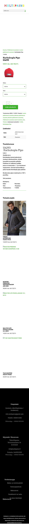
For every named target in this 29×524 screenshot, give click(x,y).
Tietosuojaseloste (14, 487)
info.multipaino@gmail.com (14, 414)
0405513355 (18, 418)
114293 (21, 122)
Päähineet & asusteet (13, 50)
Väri (4, 90)
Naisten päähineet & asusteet (15, 117)
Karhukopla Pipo (7, 124)
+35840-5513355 (19, 421)
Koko (4, 83)
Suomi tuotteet (18, 119)
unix (24, 119)
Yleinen (5, 122)
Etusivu (5, 50)
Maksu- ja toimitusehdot (14, 483)
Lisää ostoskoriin (10, 107)
